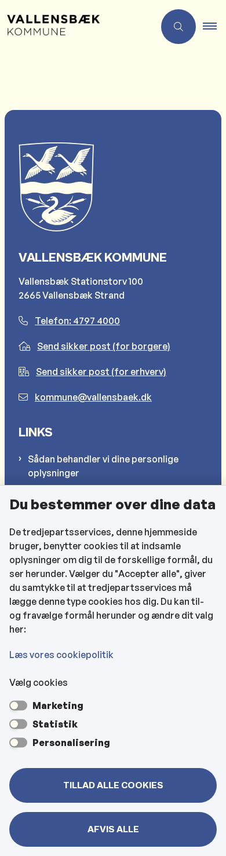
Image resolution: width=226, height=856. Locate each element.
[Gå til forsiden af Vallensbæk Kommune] (77, 26)
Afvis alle (113, 829)
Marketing (57, 705)
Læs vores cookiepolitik (61, 654)
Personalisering (71, 742)
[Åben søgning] (178, 26)
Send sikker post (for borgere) (103, 346)
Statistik (55, 724)
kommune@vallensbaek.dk (93, 397)
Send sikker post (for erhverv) (101, 371)
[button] (214, 26)
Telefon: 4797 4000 (77, 320)
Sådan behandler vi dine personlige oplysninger (103, 466)
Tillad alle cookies (113, 785)
